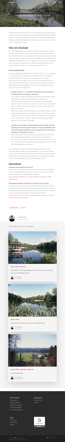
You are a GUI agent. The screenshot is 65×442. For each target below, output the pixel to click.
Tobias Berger (29, 19)
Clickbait (11, 42)
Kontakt (36, 402)
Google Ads (34, 10)
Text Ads (42, 10)
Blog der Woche (25, 10)
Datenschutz (13, 422)
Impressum (13, 420)
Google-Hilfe (12, 156)
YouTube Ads (30, 369)
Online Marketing (14, 207)
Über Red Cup (38, 400)
